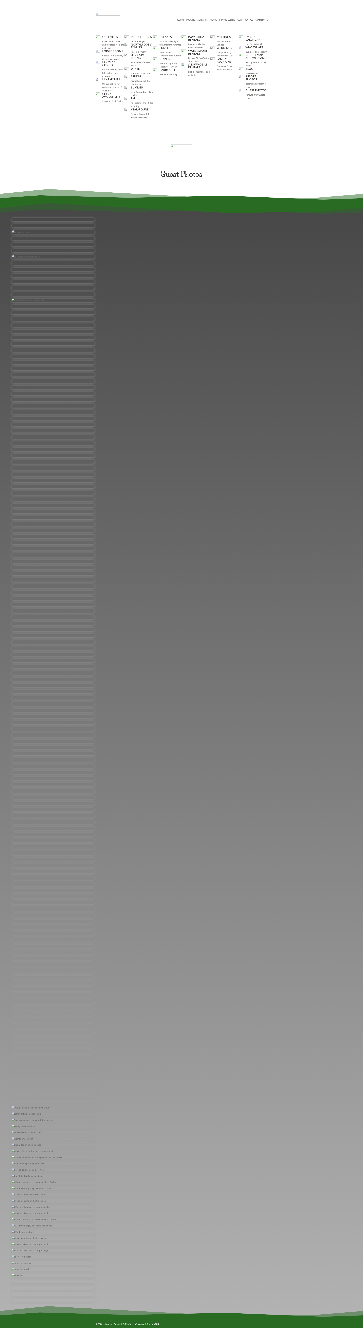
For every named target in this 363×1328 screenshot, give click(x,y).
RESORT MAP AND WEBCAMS (255, 56)
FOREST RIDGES (141, 37)
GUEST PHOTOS (256, 90)
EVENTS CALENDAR (252, 38)
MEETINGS (224, 37)
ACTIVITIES (203, 19)
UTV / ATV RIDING (137, 56)
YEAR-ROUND (140, 109)
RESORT (180, 19)
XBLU (156, 1324)
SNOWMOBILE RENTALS (197, 66)
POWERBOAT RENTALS (197, 38)
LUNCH (164, 48)
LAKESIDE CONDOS (108, 63)
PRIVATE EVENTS (227, 19)
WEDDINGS (224, 48)
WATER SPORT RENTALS (197, 52)
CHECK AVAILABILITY (111, 95)
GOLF (239, 19)
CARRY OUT (167, 70)
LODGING (190, 19)
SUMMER (137, 87)
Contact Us (260, 19)
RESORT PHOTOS (251, 77)
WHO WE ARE (254, 47)
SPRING (136, 76)
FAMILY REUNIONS (224, 60)
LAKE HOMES (111, 79)
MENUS (213, 19)
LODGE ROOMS (112, 51)
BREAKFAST (167, 37)
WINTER (136, 69)
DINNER (165, 59)
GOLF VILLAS (110, 37)
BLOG (249, 69)
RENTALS (249, 19)
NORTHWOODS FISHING (141, 46)
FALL (134, 98)
